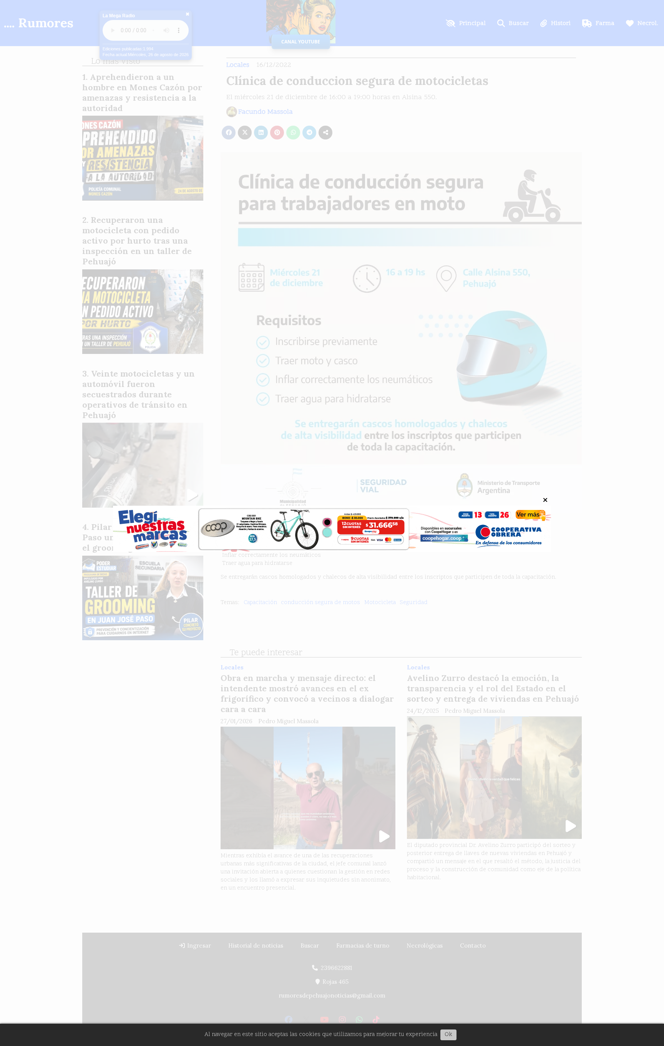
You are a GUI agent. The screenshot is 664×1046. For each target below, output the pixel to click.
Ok (448, 1035)
